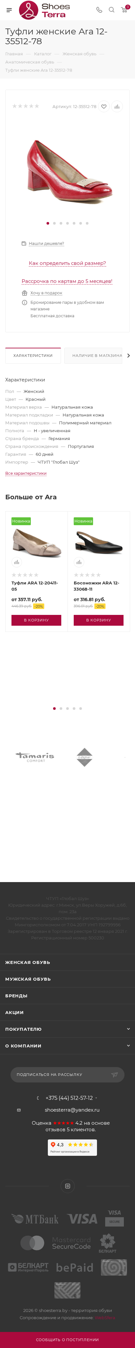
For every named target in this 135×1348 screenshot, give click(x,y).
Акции (14, 1012)
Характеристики (33, 355)
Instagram (68, 1186)
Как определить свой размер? (67, 263)
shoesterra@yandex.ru (72, 1110)
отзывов (56, 1130)
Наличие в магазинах (98, 355)
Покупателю (23, 1029)
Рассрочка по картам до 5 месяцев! (67, 281)
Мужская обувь (27, 979)
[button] (48, 223)
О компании (23, 1045)
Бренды (16, 995)
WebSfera (104, 1317)
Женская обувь (27, 962)
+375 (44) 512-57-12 (69, 1098)
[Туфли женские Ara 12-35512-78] (67, 169)
